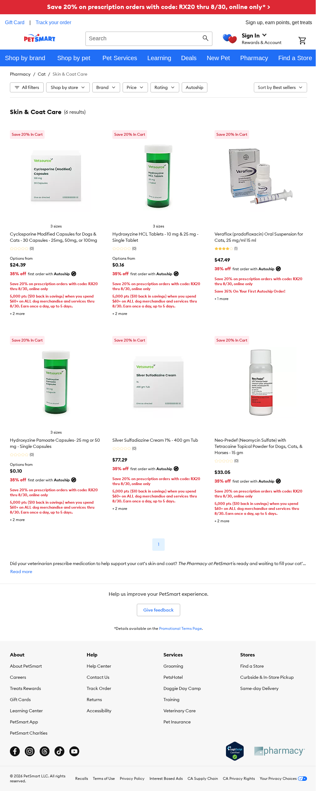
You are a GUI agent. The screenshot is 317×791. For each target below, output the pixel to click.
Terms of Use (104, 778)
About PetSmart (26, 666)
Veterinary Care (179, 711)
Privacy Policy (132, 778)
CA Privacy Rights (239, 778)
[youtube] (74, 751)
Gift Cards (20, 699)
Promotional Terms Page (180, 628)
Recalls (81, 778)
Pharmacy (20, 74)
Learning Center (26, 711)
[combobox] (148, 38)
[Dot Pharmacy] (279, 751)
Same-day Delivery (259, 688)
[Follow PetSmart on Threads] (45, 751)
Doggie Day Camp (182, 688)
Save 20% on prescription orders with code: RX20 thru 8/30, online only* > (158, 7)
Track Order (99, 688)
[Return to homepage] (39, 38)
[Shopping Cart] (307, 41)
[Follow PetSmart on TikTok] (59, 751)
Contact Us (98, 677)
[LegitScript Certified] (235, 751)
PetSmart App (24, 722)
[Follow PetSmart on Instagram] (30, 751)
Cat (42, 74)
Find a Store (252, 666)
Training (171, 699)
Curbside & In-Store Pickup (267, 677)
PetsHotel (173, 677)
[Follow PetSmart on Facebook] (15, 751)
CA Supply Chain (203, 778)
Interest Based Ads (166, 778)
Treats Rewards (25, 688)
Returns (94, 699)
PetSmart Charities (28, 733)
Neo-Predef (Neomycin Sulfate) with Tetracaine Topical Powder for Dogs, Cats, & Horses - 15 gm (258, 446)
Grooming (173, 666)
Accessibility (99, 711)
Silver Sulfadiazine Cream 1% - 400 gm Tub (155, 440)
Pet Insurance (177, 722)
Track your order (53, 22)
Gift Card (14, 22)
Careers (18, 677)
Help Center (99, 666)
